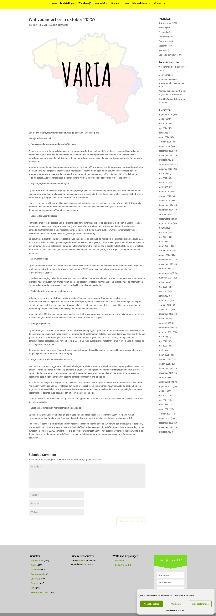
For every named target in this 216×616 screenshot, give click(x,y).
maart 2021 (164, 409)
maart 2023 (164, 300)
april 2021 (163, 404)
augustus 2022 (166, 332)
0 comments (62, 25)
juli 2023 (163, 282)
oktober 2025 (165, 160)
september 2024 (166, 219)
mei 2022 (163, 346)
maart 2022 (164, 355)
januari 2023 (164, 309)
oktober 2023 (165, 268)
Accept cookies (151, 604)
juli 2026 (163, 119)
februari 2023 (165, 305)
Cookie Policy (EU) (123, 565)
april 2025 (163, 187)
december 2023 (166, 259)
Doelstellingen (67, 3)
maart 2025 (164, 191)
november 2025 (166, 155)
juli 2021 (163, 391)
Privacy (181, 610)
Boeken (162, 27)
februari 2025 (165, 196)
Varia (52, 25)
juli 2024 (163, 228)
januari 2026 (164, 146)
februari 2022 (165, 359)
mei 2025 (163, 182)
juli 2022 (163, 336)
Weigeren (176, 604)
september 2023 (166, 273)
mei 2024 (163, 237)
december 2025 (166, 151)
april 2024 (163, 241)
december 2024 (166, 205)
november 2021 (166, 373)
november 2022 (166, 318)
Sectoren (163, 46)
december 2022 (166, 314)
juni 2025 (163, 178)
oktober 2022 (165, 323)
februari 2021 (165, 414)
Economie (163, 32)
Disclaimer (119, 560)
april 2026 (163, 133)
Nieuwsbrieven (140, 3)
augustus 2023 (166, 278)
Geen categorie (166, 36)
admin (34, 25)
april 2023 (163, 296)
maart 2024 (164, 246)
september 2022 (166, 327)
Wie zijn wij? (84, 3)
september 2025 (166, 164)
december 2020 (166, 423)
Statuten (115, 3)
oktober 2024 (165, 214)
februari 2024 (165, 250)
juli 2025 (163, 173)
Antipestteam (165, 23)
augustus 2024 (166, 223)
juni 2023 (163, 287)
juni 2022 (163, 341)
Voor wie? (100, 3)
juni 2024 (163, 232)
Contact (158, 3)
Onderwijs (163, 41)
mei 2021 (163, 400)
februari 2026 (165, 142)
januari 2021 (164, 418)
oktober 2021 (165, 377)
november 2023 (166, 264)
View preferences (200, 604)
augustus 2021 (166, 386)
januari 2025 (164, 200)
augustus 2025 (166, 169)
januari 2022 (164, 364)
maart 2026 (164, 137)
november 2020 (166, 427)
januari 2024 (164, 255)
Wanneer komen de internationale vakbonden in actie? (172, 83)
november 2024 (166, 210)
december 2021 (166, 368)
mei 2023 (163, 291)
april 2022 (163, 350)
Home (54, 3)
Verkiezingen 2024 (167, 55)
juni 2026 (163, 123)
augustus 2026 (166, 114)
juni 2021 (163, 395)
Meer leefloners (166, 75)
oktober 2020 (165, 432)
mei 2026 (163, 128)
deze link (81, 560)
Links (126, 3)
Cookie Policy (171, 610)
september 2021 (166, 382)
